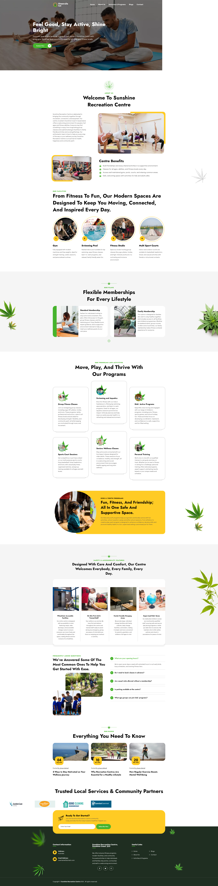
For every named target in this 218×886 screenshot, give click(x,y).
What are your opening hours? (126, 658)
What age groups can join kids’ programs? (131, 698)
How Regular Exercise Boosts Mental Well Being (143, 773)
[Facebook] (100, 868)
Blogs (131, 4)
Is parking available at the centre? (128, 689)
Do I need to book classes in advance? (129, 672)
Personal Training (142, 454)
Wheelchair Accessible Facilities (65, 617)
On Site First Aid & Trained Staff (94, 617)
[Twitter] (105, 868)
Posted (61, 768)
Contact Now (40, 46)
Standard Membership (90, 310)
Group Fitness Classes (67, 404)
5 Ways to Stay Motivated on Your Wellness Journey (69, 773)
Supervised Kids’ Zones (151, 616)
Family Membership (146, 311)
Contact (140, 4)
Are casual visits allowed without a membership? (133, 681)
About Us (101, 4)
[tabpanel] (80, 321)
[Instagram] (111, 868)
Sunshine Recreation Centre (70, 881)
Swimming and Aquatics (106, 398)
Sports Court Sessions (67, 454)
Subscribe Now (103, 827)
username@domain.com (66, 860)
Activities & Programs (117, 4)
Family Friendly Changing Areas (123, 617)
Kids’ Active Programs (144, 404)
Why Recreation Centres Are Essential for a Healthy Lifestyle (106, 773)
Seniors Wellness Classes (107, 448)
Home (92, 4)
